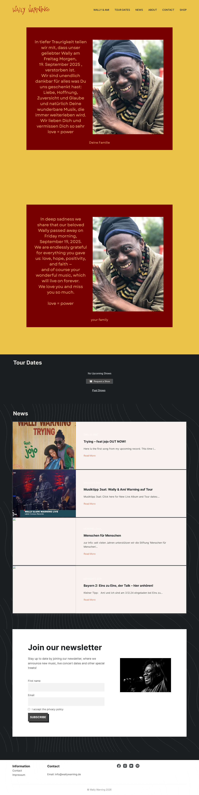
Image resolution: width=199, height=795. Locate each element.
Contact (17, 770)
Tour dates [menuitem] (122, 9)
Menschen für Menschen (102, 535)
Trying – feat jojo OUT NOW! (105, 441)
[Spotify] (137, 766)
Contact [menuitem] (168, 9)
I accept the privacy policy (47, 709)
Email (31, 695)
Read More (90, 455)
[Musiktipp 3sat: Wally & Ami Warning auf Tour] (44, 493)
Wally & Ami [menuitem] (101, 9)
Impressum (18, 774)
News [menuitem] (139, 9)
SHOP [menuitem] (183, 9)
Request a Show (102, 381)
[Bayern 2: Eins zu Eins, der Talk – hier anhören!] (44, 589)
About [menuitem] (152, 9)
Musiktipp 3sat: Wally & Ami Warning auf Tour (118, 489)
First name (34, 680)
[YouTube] (131, 766)
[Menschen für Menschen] (44, 541)
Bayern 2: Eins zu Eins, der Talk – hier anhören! (118, 585)
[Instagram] (125, 766)
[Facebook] (119, 766)
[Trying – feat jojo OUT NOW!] (44, 445)
